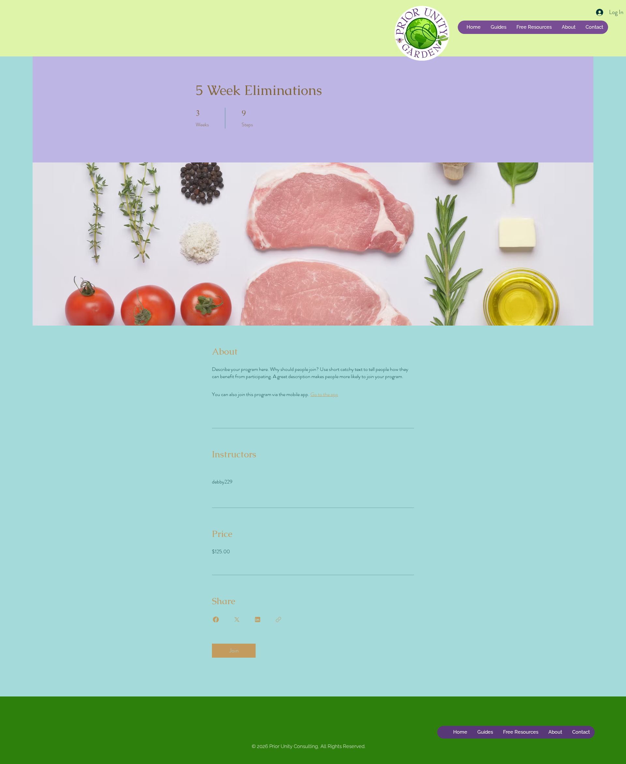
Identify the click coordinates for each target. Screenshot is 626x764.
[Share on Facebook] (216, 619)
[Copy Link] (278, 619)
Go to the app (324, 394)
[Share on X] (237, 619)
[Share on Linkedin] (257, 619)
